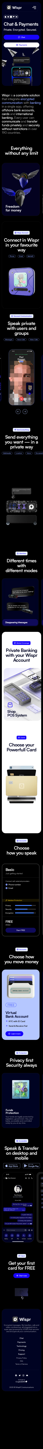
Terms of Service (21, 1364)
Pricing (22, 1350)
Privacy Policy (21, 1358)
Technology (21, 1346)
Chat (21, 1338)
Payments (21, 1342)
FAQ (21, 1361)
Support (21, 1354)
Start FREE (20, 930)
